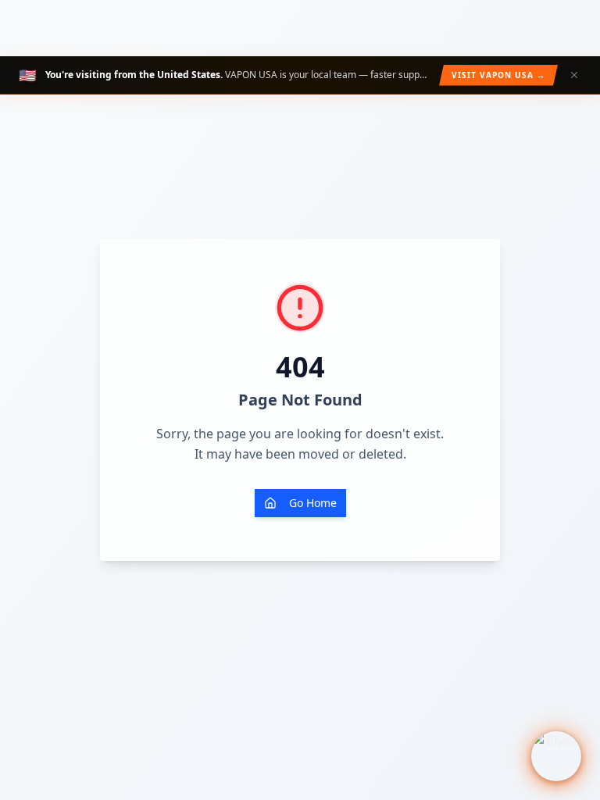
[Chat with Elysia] (556, 756)
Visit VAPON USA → (498, 75)
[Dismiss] (574, 75)
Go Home (313, 502)
